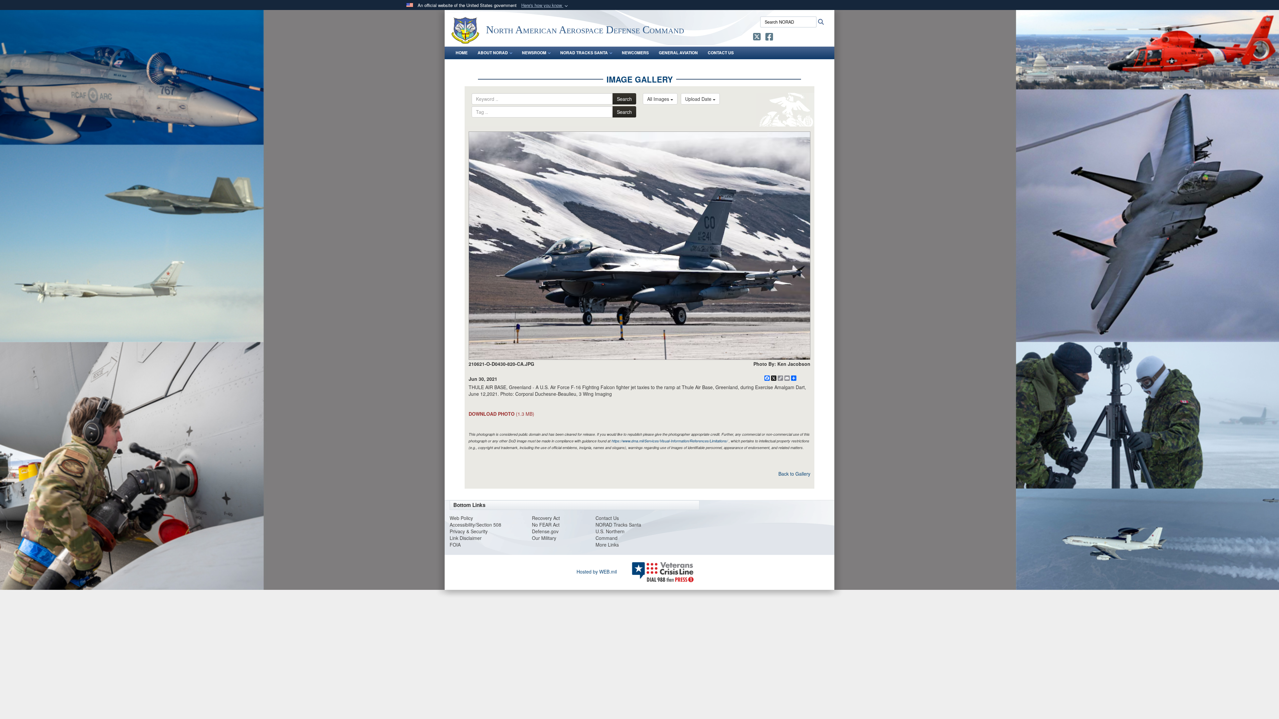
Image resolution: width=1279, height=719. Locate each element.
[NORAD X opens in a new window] (757, 38)
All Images (658, 99)
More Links (607, 544)
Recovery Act (546, 518)
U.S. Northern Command (610, 534)
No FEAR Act (546, 524)
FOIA (455, 544)
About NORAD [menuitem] (493, 53)
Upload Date (699, 99)
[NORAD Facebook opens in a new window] (769, 38)
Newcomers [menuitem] (635, 53)
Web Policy (461, 518)
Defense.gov (545, 531)
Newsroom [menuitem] (534, 53)
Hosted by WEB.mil (597, 571)
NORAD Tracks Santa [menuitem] (584, 53)
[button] (545, 5)
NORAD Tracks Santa (618, 524)
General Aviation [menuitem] (678, 53)
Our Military (544, 538)
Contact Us (607, 518)
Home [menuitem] (462, 53)
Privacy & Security (469, 531)
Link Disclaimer (466, 538)
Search (624, 99)
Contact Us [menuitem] (721, 53)
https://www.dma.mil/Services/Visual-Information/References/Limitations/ (670, 440)
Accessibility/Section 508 (475, 524)
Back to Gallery (794, 473)
